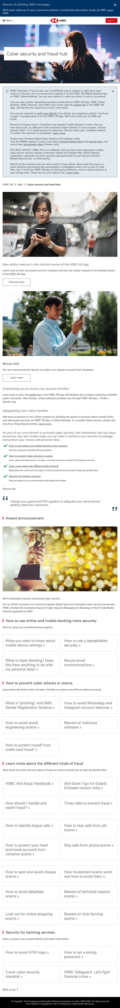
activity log (80, 104)
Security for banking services (25, 476)
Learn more (59, 133)
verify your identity (47, 113)
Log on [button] (112, 20)
